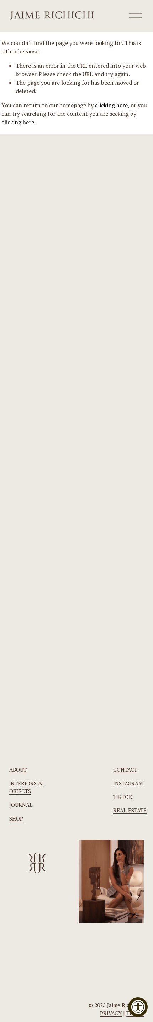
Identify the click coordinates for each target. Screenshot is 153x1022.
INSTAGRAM (128, 783)
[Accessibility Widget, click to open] (138, 1007)
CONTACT (125, 769)
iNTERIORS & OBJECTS (26, 787)
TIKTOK (122, 796)
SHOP (16, 818)
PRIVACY (111, 1013)
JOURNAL (21, 804)
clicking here (111, 105)
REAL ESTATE (130, 810)
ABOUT (18, 769)
